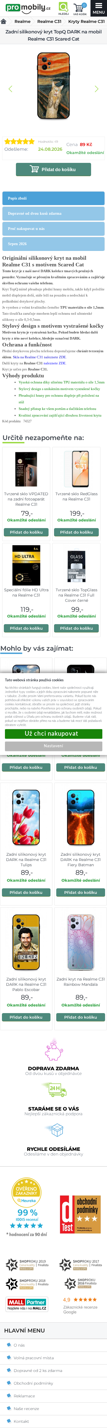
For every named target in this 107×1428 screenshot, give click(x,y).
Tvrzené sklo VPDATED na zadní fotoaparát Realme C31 (26, 499)
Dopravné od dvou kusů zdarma (34, 213)
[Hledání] (63, 8)
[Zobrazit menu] (99, 8)
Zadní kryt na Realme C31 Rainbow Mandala (81, 982)
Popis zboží (17, 198)
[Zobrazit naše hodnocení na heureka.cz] (26, 1235)
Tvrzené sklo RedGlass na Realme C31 (76, 496)
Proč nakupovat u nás (26, 229)
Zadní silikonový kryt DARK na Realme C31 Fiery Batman (80, 859)
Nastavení (53, 746)
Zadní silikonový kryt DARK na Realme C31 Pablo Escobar (26, 984)
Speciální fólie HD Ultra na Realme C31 (26, 592)
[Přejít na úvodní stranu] (28, 9)
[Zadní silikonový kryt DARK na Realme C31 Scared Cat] (53, 86)
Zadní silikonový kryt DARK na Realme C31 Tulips (26, 859)
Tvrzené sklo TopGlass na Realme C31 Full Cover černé (76, 595)
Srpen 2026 (17, 244)
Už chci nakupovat (53, 734)
